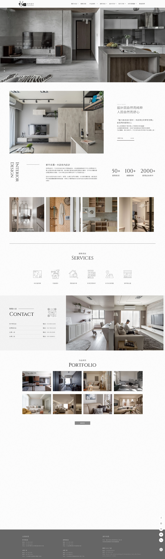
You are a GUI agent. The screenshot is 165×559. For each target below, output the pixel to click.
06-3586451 (51, 336)
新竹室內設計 (31, 534)
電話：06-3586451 (68, 552)
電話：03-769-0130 (68, 542)
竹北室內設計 (40, 534)
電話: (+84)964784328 (109, 550)
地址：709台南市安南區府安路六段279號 (73, 556)
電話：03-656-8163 (27, 542)
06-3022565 (51, 332)
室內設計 (24, 534)
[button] (4, 68)
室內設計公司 (48, 534)
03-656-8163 (51, 324)
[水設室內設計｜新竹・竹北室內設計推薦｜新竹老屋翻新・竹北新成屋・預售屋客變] (26, 4)
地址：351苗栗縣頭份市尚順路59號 (72, 545)
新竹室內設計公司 (57, 534)
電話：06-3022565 (27, 552)
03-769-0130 (51, 328)
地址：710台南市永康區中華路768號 (31, 556)
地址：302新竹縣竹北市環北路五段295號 (33, 545)
